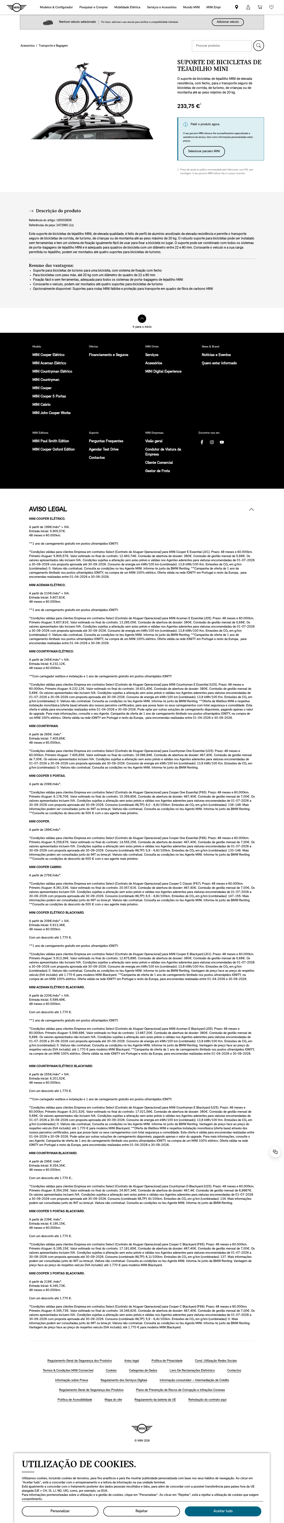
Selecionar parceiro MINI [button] (204, 151)
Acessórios (28, 45)
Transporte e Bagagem (53, 45)
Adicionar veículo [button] (228, 22)
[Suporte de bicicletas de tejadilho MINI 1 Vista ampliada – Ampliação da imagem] (91, 99)
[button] (258, 45)
